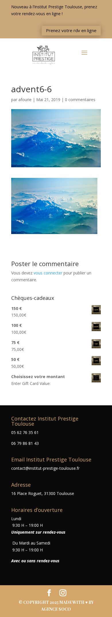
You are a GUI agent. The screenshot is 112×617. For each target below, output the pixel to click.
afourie (25, 99)
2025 (54, 602)
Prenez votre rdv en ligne (71, 30)
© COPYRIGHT (34, 602)
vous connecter (48, 273)
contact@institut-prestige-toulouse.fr (45, 468)
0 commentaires (80, 99)
